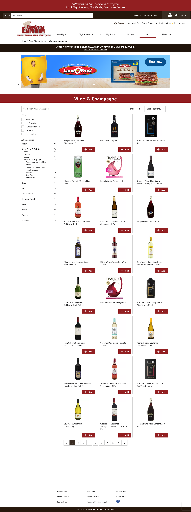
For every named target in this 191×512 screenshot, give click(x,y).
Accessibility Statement (97, 502)
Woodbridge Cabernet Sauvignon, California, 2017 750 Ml (114, 426)
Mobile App (121, 491)
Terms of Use (93, 496)
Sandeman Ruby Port (109, 140)
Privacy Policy (92, 491)
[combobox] (7, 15)
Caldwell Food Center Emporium (142, 23)
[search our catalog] (14, 15)
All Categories (27, 140)
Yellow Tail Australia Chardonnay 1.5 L (73, 425)
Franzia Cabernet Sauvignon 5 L (114, 302)
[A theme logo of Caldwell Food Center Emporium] (37, 31)
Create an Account (150, 15)
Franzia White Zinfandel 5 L (112, 181)
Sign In (136, 15)
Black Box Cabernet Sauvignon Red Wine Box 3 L (150, 384)
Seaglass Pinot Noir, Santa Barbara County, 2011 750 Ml (149, 182)
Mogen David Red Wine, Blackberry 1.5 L (74, 141)
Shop (23, 41)
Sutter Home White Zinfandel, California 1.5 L (77, 222)
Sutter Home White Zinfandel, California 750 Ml (113, 384)
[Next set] (124, 443)
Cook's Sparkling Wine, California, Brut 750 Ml (74, 303)
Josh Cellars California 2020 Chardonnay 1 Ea (112, 222)
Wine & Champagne (58, 41)
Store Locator (63, 496)
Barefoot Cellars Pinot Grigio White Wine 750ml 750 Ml (149, 263)
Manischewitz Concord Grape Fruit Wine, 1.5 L (76, 263)
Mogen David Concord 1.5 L (149, 221)
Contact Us (62, 502)
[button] (96, 71)
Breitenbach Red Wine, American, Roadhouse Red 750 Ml (78, 384)
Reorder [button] (121, 23)
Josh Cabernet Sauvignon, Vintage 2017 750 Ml (75, 344)
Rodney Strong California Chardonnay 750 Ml (147, 344)
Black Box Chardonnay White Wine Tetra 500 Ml (149, 303)
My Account (62, 491)
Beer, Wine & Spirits (37, 41)
